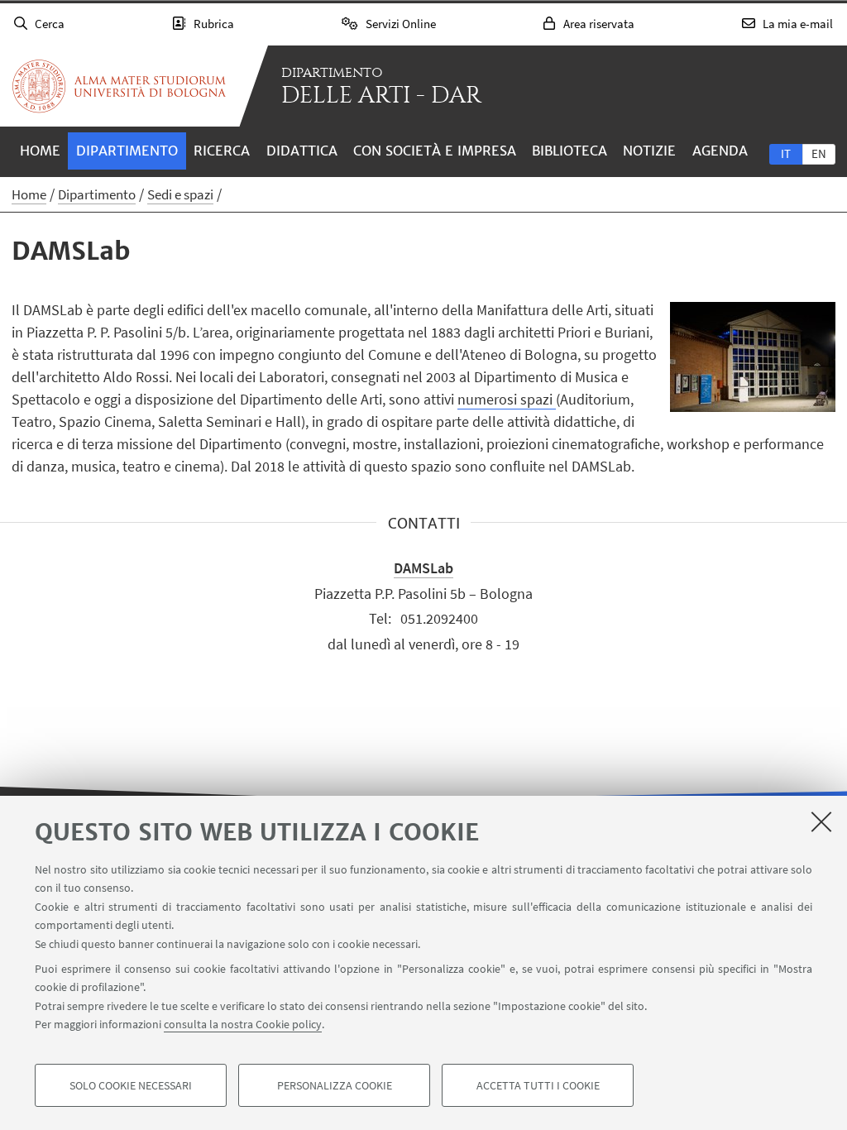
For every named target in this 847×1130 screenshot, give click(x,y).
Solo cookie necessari (130, 1085)
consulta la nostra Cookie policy (243, 1024)
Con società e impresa (434, 150)
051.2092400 (439, 618)
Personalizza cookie (334, 1085)
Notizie (649, 150)
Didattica (301, 150)
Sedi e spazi (180, 194)
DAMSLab (423, 567)
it (786, 153)
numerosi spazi (506, 399)
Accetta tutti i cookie (538, 1085)
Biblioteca (569, 150)
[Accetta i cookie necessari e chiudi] (821, 821)
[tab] (785, 153)
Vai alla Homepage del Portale (119, 86)
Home (40, 150)
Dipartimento (127, 150)
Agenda (720, 150)
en (818, 153)
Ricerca (222, 150)
